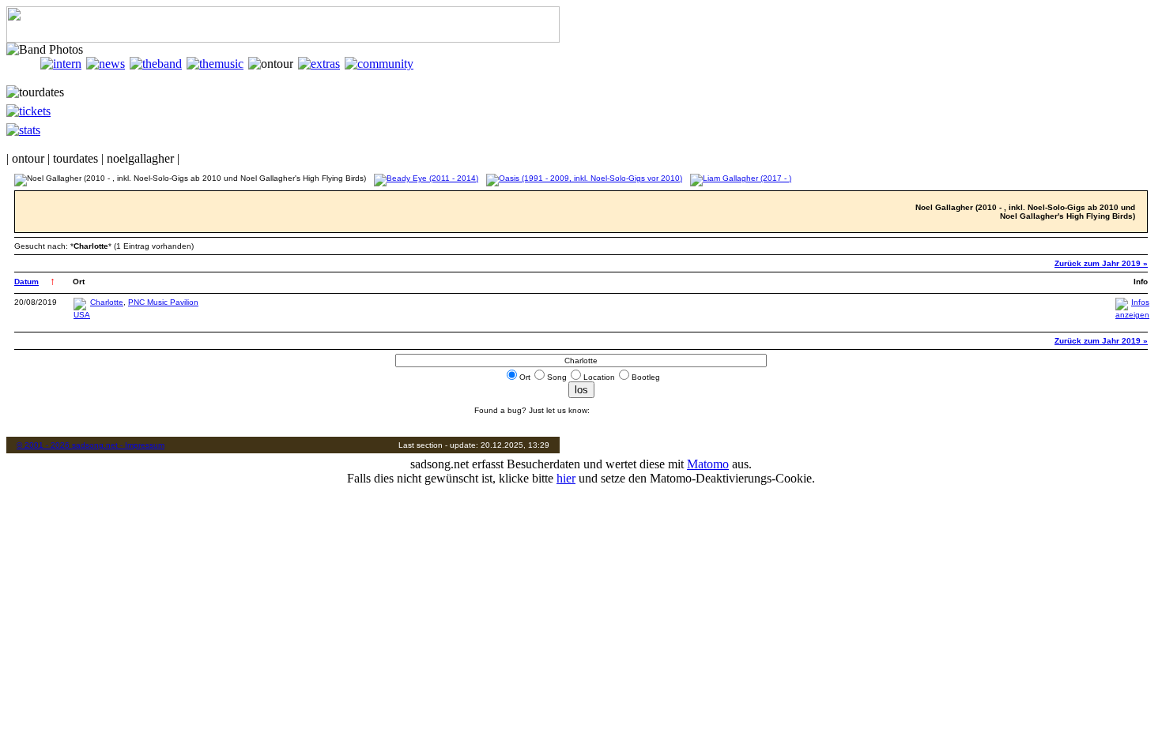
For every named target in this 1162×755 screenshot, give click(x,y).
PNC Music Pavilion (163, 302)
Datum (26, 281)
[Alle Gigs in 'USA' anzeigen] (82, 314)
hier (565, 478)
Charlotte (106, 302)
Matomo (708, 464)
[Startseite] (23, 63)
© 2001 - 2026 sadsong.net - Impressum (90, 445)
